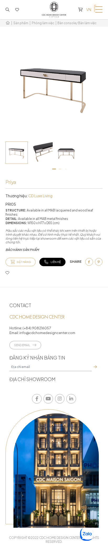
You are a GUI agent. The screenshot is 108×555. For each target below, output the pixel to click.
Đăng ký (95, 367)
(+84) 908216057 (36, 328)
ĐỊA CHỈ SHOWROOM (32, 379)
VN (88, 9)
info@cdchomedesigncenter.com (47, 332)
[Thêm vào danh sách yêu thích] (7, 272)
